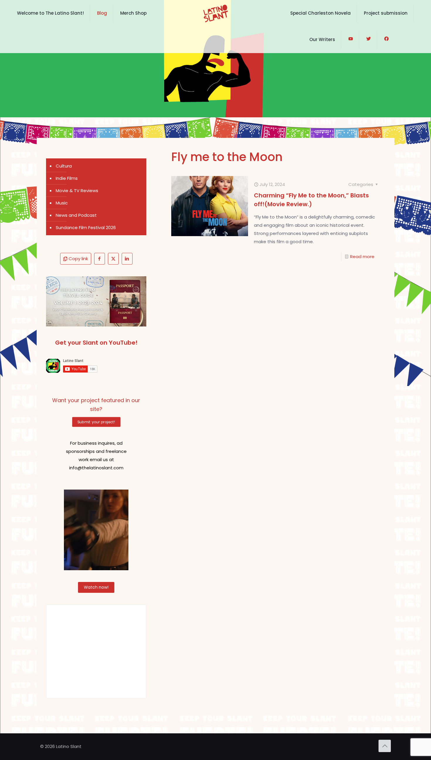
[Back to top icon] (385, 746)
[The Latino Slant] (215, 13)
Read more (362, 256)
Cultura (64, 166)
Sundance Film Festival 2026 (86, 227)
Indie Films (67, 178)
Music (62, 203)
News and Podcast (76, 215)
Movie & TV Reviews (77, 190)
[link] (96, 301)
